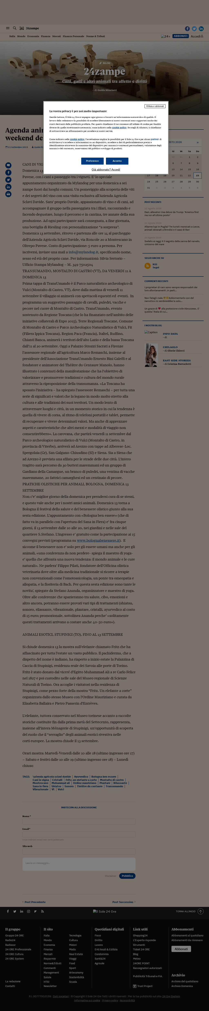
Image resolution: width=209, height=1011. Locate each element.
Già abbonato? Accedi (106, 169)
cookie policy (119, 127)
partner (155, 139)
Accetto (117, 161)
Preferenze (92, 161)
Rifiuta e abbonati (155, 106)
